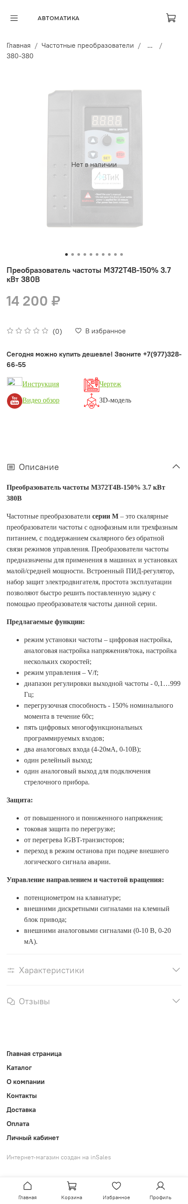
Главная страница (34, 1053)
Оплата (18, 1123)
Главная (19, 45)
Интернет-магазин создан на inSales (59, 1157)
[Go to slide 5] (91, 254)
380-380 (20, 55)
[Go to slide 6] (97, 254)
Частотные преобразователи (88, 45)
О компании (26, 1081)
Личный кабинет (33, 1137)
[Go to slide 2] (72, 254)
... (150, 45)
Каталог (19, 1067)
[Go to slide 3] (78, 254)
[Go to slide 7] (103, 254)
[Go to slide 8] (109, 254)
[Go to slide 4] (85, 254)
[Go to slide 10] (121, 254)
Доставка (21, 1109)
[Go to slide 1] (66, 254)
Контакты (22, 1095)
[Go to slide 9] (115, 254)
